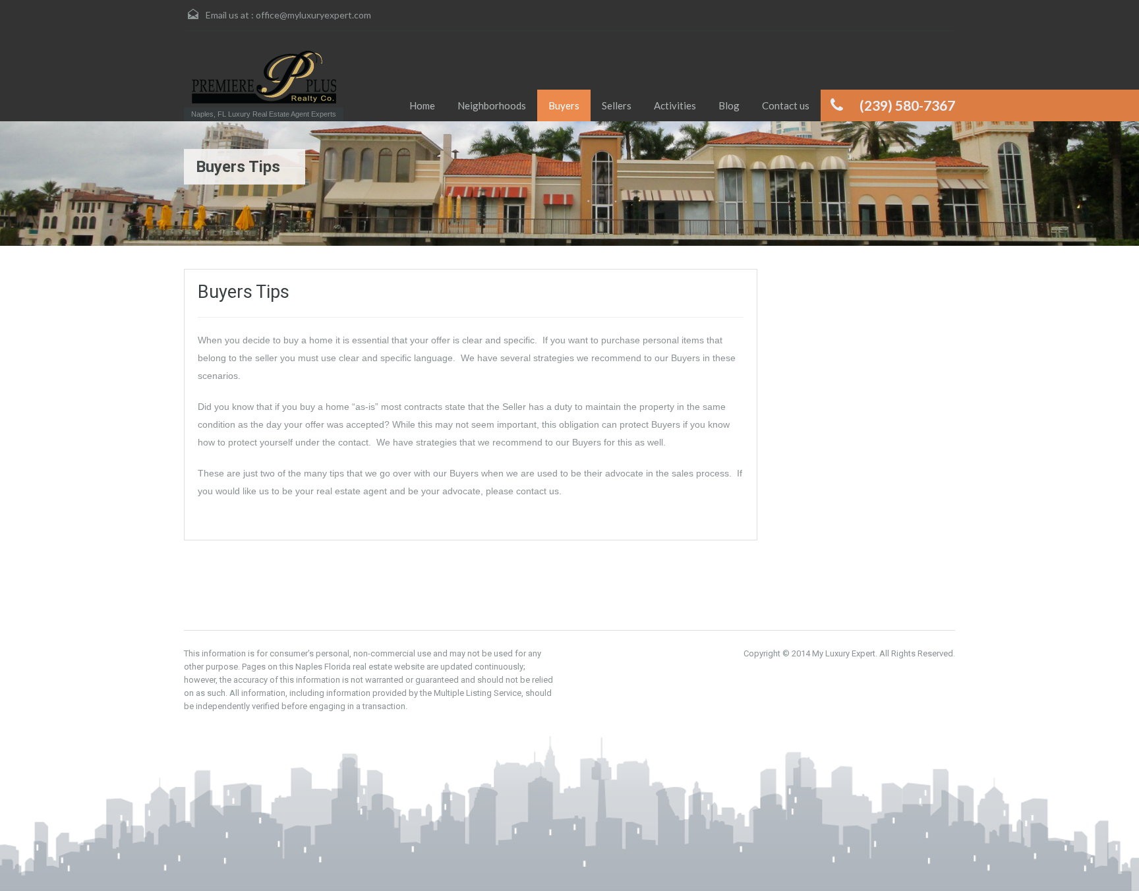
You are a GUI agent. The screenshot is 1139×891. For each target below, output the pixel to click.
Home (422, 105)
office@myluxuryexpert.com (313, 14)
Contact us (785, 105)
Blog (729, 105)
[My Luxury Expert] (264, 77)
